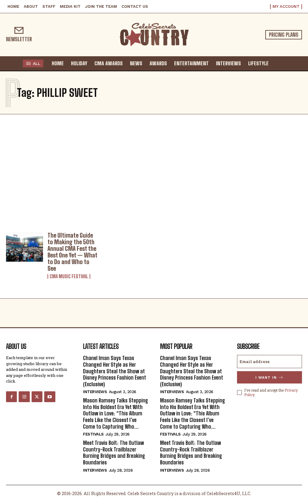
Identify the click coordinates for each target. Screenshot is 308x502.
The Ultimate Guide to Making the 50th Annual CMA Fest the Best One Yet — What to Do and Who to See (72, 252)
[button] (278, 63)
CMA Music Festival (69, 276)
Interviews (95, 392)
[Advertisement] (154, 171)
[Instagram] (24, 396)
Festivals (93, 434)
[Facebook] (11, 396)
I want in (266, 377)
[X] (37, 396)
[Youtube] (49, 396)
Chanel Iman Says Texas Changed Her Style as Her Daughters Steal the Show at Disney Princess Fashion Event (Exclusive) (114, 371)
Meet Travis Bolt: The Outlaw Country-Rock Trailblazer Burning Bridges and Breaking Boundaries (114, 452)
